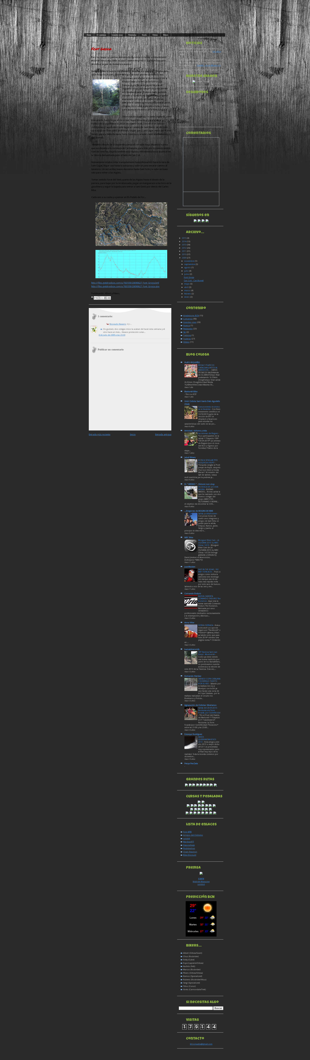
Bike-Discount (189, 855)
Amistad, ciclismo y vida (195, 431)
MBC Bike (188, 537)
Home (89, 35)
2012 (184, 248)
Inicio (133, 434)
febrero (187, 294)
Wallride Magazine (201, 881)
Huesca (186, 325)
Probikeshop (189, 848)
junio (187, 274)
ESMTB (201, 879)
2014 (184, 241)
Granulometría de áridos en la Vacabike (209, 408)
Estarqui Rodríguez (193, 734)
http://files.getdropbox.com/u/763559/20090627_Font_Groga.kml (125, 282)
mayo (187, 284)
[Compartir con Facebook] (105, 298)
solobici (201, 884)
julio (186, 271)
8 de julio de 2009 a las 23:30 (112, 335)
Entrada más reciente (99, 434)
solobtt (186, 838)
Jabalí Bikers (190, 457)
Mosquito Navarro (117, 324)
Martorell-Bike (190, 391)
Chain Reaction (190, 852)
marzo (187, 290)
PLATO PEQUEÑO (192, 362)
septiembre (190, 264)
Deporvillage (189, 845)
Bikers (165, 35)
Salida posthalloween (207, 513)
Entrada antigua (163, 434)
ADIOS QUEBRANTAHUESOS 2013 (207, 739)
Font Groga (101, 49)
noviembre (189, 261)
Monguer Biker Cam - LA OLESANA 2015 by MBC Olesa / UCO (208, 542)
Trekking (187, 335)
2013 (184, 245)
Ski (184, 332)
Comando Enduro (192, 593)
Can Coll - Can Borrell (194, 280)
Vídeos (155, 35)
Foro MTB (187, 832)
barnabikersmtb (191, 649)
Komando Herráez (192, 676)
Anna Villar (189, 622)
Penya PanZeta (191, 763)
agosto (187, 267)
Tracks (144, 35)
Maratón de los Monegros (208, 65)
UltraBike (217, 51)
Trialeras (187, 339)
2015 (184, 238)
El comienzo (101, 35)
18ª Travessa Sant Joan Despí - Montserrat (207, 653)
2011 (184, 251)
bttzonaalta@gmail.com (201, 1044)
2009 (184, 258)
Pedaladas (132, 35)
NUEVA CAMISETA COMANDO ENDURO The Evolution (209, 598)
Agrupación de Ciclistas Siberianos (200, 705)
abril (186, 287)
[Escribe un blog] (99, 298)
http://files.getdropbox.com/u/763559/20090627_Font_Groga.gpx (125, 286)
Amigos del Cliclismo (193, 835)
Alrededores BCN (191, 315)
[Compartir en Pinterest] (109, 298)
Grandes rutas (117, 35)
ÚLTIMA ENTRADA (206, 625)
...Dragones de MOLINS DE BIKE (198, 511)
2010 (184, 254)
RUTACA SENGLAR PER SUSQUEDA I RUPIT (208, 461)
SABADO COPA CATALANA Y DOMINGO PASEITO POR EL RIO (209, 681)
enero (187, 297)
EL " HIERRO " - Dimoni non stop (199, 484)
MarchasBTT (188, 842)
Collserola (187, 319)
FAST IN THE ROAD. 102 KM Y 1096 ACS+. (208, 570)
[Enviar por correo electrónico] (95, 298)
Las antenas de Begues (208, 433)
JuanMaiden (189, 567)
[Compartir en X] (102, 298)
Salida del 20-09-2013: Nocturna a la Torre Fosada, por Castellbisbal (209, 710)
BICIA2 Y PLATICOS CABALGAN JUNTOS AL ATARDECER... (207, 367)
